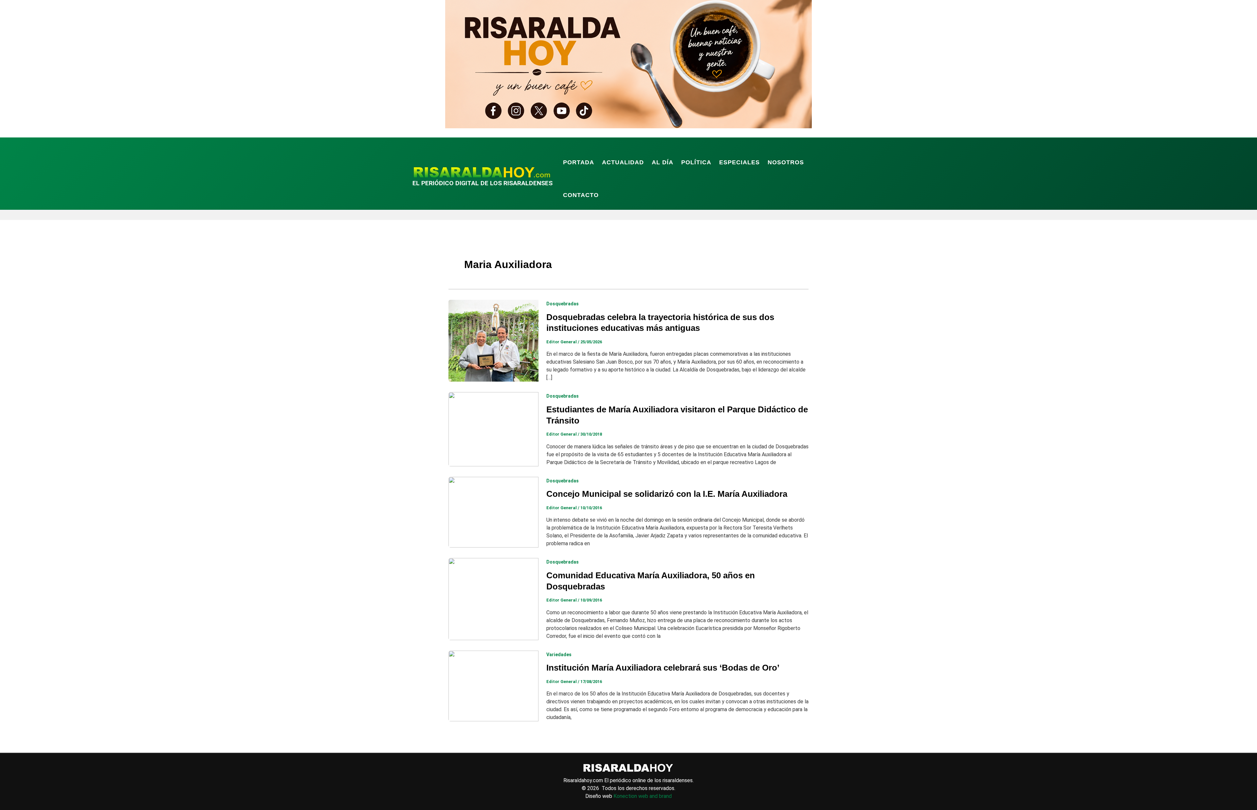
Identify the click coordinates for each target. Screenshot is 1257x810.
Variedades (559, 654)
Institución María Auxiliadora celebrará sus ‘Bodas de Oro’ (662, 668)
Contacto (581, 195)
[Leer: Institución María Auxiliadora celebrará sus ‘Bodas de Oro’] (493, 685)
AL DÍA (662, 162)
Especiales (739, 162)
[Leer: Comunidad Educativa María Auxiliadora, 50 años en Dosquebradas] (493, 599)
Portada (578, 162)
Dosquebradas (562, 303)
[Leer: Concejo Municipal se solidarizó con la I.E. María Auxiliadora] (493, 512)
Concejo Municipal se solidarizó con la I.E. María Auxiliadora (666, 494)
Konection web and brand (642, 796)
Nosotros (786, 162)
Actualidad (623, 162)
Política (696, 162)
